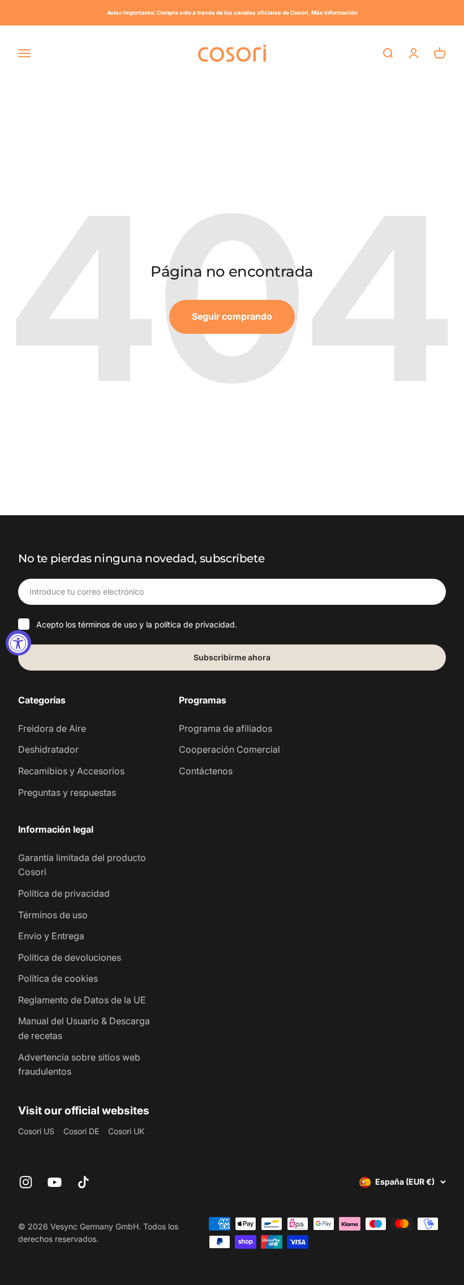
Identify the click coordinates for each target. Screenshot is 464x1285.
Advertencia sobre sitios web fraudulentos (79, 1064)
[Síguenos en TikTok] (83, 1182)
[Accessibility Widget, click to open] (18, 642)
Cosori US (36, 1131)
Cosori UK (126, 1131)
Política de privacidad (64, 893)
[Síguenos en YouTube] (54, 1182)
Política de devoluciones (69, 957)
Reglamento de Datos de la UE (82, 1000)
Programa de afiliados (225, 728)
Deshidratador (48, 749)
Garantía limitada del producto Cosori (82, 865)
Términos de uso (53, 915)
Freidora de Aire (52, 728)
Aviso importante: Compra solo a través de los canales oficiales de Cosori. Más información (232, 12)
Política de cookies (58, 978)
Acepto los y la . (136, 624)
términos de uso (107, 624)
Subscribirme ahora (232, 657)
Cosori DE (81, 1131)
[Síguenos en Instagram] (25, 1182)
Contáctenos (206, 771)
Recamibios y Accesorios (71, 771)
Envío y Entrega (51, 936)
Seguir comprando (232, 316)
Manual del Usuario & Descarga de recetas (84, 1028)
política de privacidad (194, 624)
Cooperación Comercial (229, 749)
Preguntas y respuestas (67, 792)
